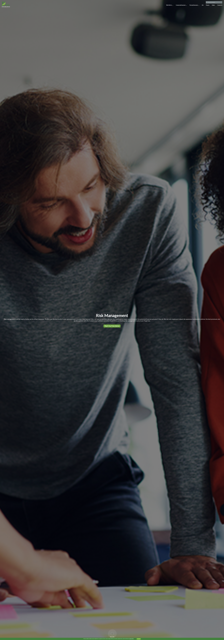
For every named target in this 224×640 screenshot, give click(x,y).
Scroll (112, 636)
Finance (207, 5)
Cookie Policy (131, 638)
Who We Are (169, 5)
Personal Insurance (194, 5)
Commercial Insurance (181, 5)
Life (202, 5)
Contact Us (219, 5)
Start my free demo (112, 326)
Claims (213, 5)
